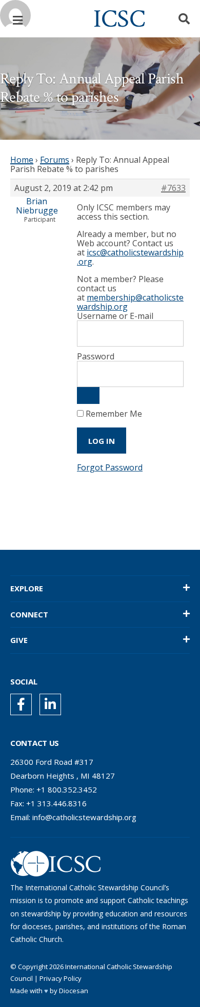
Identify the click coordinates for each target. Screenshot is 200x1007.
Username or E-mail (115, 316)
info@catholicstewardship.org (84, 817)
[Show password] (88, 395)
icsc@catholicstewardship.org (130, 257)
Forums (54, 159)
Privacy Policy (60, 978)
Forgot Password (110, 467)
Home (21, 159)
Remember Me (113, 413)
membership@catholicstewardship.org (130, 302)
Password (95, 356)
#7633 (173, 187)
